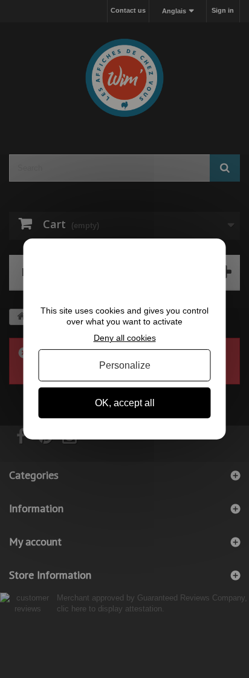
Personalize (124, 365)
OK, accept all (125, 403)
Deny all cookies (125, 338)
